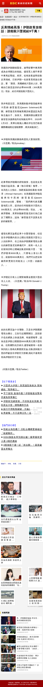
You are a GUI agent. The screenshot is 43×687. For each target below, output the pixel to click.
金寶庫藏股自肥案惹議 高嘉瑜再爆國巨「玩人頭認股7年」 (11, 584)
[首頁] (21, 3)
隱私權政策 (33, 682)
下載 (38, 11)
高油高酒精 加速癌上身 (11, 561)
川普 (19, 464)
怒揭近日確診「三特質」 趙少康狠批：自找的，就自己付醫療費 (11, 498)
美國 (14, 464)
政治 (15, 17)
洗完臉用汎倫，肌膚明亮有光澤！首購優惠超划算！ (35, 516)
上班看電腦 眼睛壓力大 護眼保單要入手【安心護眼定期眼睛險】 (35, 579)
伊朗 (9, 464)
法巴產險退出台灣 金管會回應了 (11, 520)
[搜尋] (39, 5)
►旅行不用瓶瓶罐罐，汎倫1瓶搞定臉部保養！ (17, 409)
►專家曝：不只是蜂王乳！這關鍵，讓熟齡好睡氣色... (17, 413)
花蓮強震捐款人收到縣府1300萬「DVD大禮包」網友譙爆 (35, 602)
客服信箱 (10, 682)
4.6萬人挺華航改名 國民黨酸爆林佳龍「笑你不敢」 (7, 602)
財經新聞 (8, 17)
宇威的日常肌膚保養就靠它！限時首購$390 (7, 538)
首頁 (1, 17)
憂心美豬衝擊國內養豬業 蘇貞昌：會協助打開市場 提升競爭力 (35, 538)
